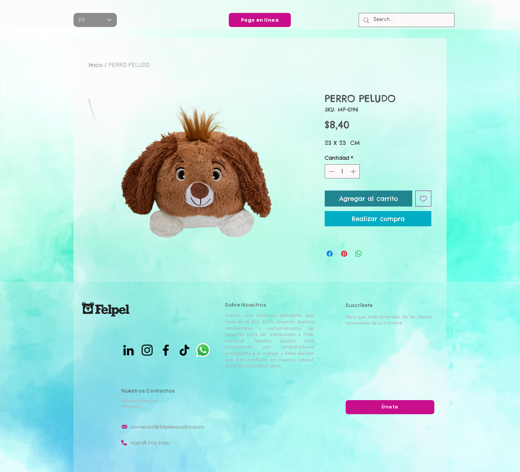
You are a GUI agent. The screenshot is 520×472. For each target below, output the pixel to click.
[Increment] (354, 171)
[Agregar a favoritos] (423, 199)
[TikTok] (184, 350)
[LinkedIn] (128, 350)
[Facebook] (165, 350)
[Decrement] (330, 171)
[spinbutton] (342, 171)
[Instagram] (147, 350)
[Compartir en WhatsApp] (358, 253)
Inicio (96, 65)
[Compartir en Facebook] (329, 253)
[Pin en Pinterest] (344, 253)
